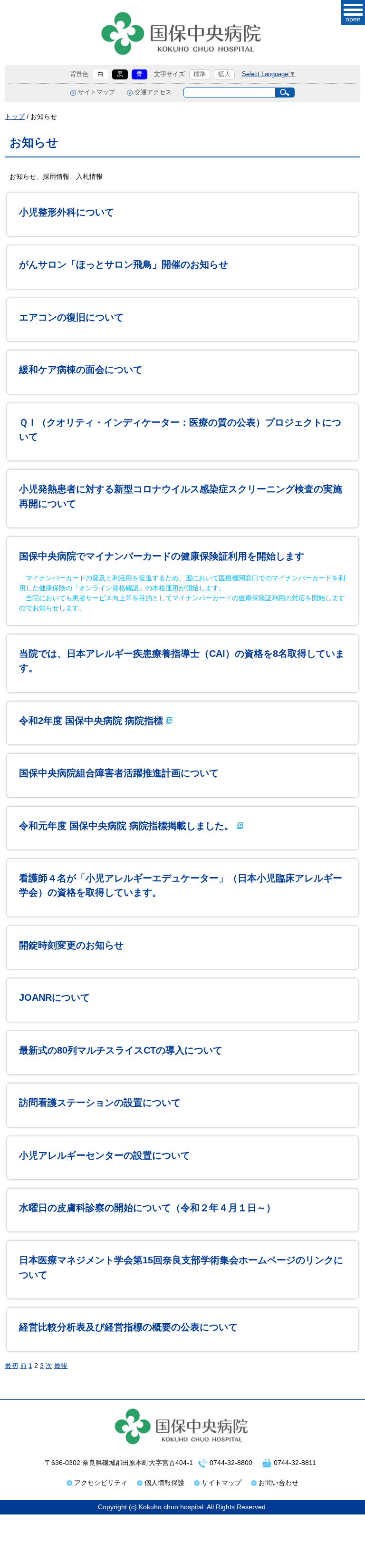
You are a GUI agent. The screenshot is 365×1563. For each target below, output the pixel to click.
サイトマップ (96, 92)
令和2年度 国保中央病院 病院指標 (91, 720)
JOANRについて (54, 997)
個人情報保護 (164, 1482)
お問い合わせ (278, 1482)
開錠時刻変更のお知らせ (71, 945)
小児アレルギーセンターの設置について (104, 1155)
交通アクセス (153, 92)
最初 (11, 1365)
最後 (60, 1365)
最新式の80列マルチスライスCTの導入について (120, 1050)
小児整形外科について (66, 212)
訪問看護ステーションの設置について (100, 1102)
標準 (199, 74)
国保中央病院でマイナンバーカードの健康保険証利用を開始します (161, 556)
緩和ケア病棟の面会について (81, 369)
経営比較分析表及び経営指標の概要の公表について (128, 1327)
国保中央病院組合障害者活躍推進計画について (119, 773)
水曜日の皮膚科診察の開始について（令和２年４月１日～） (147, 1207)
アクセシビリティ (100, 1482)
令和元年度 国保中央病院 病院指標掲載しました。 (126, 826)
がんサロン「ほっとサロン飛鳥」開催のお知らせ (123, 264)
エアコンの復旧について (71, 317)
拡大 (224, 74)
